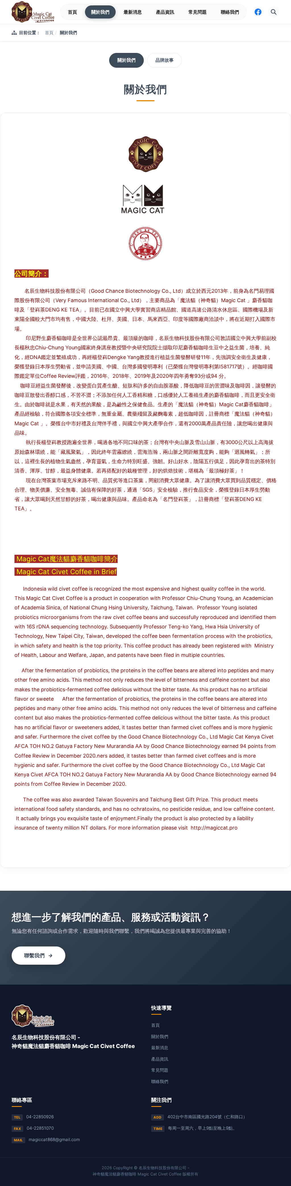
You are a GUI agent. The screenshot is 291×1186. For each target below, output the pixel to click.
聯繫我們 (38, 955)
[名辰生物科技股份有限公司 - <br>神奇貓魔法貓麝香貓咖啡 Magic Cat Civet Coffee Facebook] (258, 12)
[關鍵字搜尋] (273, 12)
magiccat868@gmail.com (54, 1139)
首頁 (72, 12)
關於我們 (100, 12)
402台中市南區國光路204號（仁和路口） (207, 1116)
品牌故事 (164, 60)
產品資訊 (165, 12)
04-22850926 (40, 1116)
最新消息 (133, 12)
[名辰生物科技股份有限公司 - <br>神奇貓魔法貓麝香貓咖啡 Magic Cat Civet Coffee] (33, 12)
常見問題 (197, 12)
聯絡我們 (230, 12)
